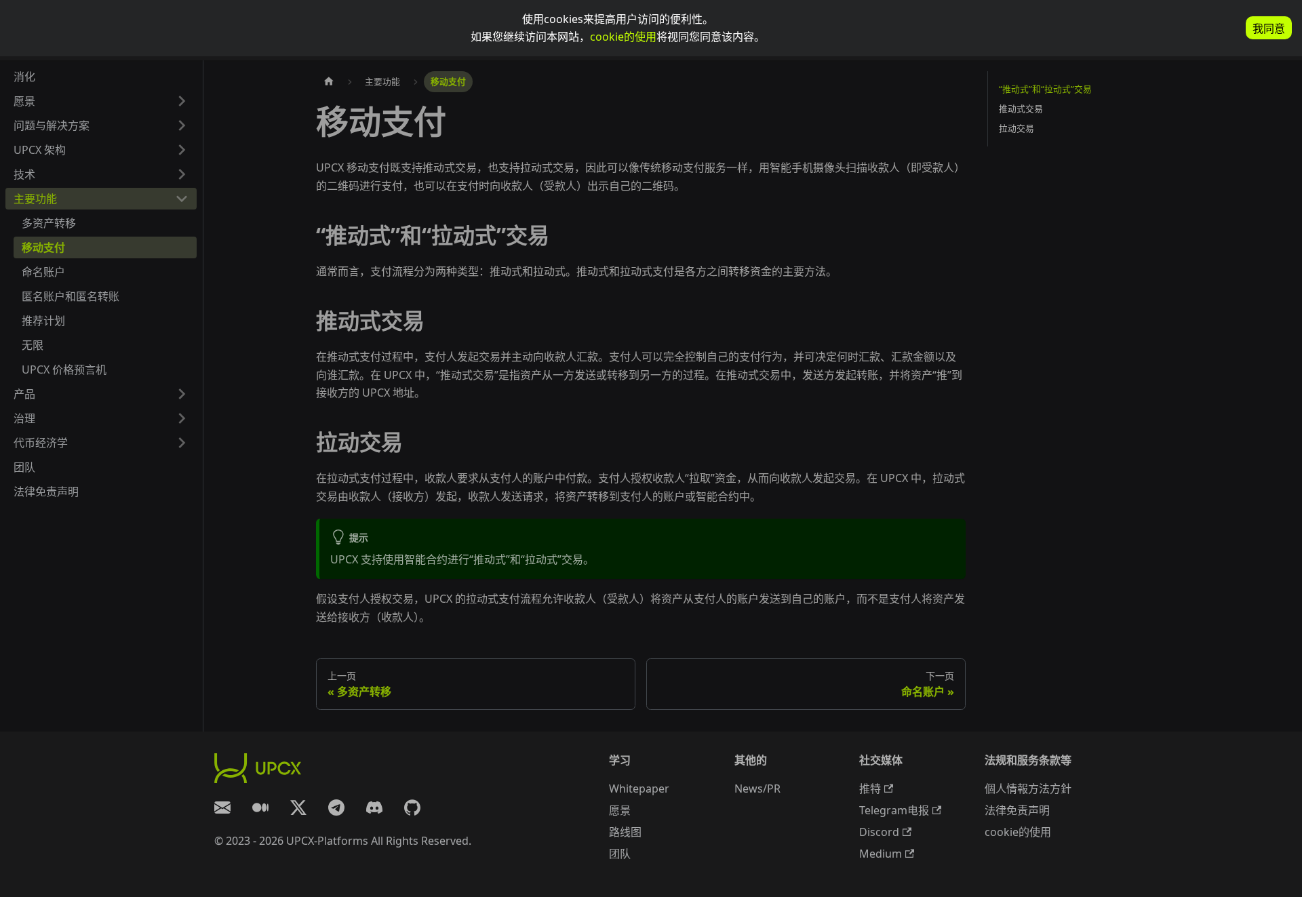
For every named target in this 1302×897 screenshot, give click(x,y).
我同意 (1268, 29)
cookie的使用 (623, 36)
